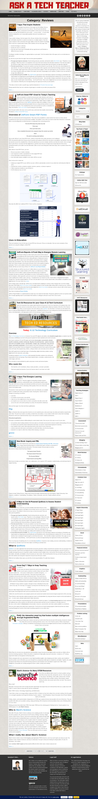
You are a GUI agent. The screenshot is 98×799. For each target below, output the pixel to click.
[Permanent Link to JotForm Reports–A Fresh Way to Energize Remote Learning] (12, 254)
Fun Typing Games (79, 174)
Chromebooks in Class (80, 470)
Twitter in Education (79, 561)
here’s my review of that (25, 285)
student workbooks (23, 355)
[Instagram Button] (87, 16)
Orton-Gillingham (79, 408)
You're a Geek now (79, 564)
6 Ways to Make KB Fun (81, 578)
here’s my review (43, 287)
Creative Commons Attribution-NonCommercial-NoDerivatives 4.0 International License (38, 787)
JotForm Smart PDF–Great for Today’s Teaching (36, 95)
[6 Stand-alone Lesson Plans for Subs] (85, 134)
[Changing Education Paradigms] (85, 164)
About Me (61, 11)
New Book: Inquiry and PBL (28, 441)
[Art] (85, 157)
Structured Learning (79, 638)
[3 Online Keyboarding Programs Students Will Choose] (78, 141)
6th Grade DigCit (79, 525)
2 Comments (20, 378)
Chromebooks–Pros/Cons (81, 472)
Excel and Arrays (79, 538)
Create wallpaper (79, 571)
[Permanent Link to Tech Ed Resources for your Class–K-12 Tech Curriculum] (12, 305)
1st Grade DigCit (79, 512)
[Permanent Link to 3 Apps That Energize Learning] (12, 379)
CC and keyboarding (80, 490)
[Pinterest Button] (82, 16)
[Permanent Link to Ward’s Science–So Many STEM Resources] (12, 673)
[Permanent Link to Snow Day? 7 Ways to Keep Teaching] (12, 568)
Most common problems (81, 626)
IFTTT (12, 433)
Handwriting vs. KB (79, 588)
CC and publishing (79, 492)
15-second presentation (80, 606)
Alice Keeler (56, 61)
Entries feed (78, 648)
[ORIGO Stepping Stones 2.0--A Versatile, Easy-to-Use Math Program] (85, 141)
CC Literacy (78, 457)
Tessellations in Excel (80, 543)
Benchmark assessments (81, 426)
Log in (76, 646)
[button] (79, 307)
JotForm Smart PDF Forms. (21, 111)
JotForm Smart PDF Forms (34, 115)
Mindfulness (78, 406)
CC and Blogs (78, 487)
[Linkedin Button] (85, 16)
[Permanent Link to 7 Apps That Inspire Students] (12, 27)
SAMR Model (33, 74)
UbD (76, 416)
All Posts (74, 11)
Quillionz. (39, 540)
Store (67, 11)
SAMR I (77, 411)
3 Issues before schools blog (82, 445)
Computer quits (78, 618)
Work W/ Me (53, 11)
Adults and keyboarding (80, 581)
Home (10, 11)
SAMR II (77, 413)
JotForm (29, 102)
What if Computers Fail (80, 629)
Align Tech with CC (79, 482)
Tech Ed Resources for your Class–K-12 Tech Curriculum (39, 303)
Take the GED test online (81, 182)
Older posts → (51, 751)
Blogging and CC (79, 447)
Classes (46, 11)
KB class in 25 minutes (80, 596)
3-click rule (77, 616)
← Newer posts (28, 751)
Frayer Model (78, 400)
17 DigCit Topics (79, 510)
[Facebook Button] (80, 16)
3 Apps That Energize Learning (29, 377)
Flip (10, 409)
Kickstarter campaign (18, 623)
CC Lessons (78, 455)
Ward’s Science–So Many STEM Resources (34, 671)
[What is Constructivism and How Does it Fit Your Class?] (78, 134)
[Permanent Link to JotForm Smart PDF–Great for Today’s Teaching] (12, 97)
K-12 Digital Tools (36, 11)
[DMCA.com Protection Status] (79, 662)
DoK (76, 395)
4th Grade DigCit (79, 520)
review (27, 281)
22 (46, 751)
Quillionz (21, 546)
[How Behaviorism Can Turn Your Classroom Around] (78, 164)
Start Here (27, 11)
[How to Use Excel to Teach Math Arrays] (78, 149)
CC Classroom (78, 497)
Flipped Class (78, 398)
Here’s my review (22, 107)
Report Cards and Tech (80, 435)
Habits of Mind (78, 403)
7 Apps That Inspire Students (28, 25)
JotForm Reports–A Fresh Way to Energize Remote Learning (41, 252)
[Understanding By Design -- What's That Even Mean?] (78, 157)
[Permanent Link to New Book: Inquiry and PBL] (12, 443)
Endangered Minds (79, 462)
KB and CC (77, 594)
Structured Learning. (82, 51)
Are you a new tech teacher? (82, 550)
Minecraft (77, 623)
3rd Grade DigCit (79, 517)
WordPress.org (78, 653)
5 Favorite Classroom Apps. (46, 85)
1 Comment (19, 505)
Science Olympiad (23, 730)
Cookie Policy (17, 11)
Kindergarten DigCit (79, 528)
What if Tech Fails (79, 631)
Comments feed (79, 651)
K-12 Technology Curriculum (44, 330)
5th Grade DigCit (79, 523)
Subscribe (79, 90)
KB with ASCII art (79, 599)
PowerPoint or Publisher (80, 608)
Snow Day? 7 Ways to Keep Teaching (32, 565)
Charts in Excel (78, 535)
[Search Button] (89, 16)
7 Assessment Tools (80, 423)
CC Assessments (79, 428)
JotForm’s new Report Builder (37, 266)
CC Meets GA (78, 460)
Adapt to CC (78, 479)
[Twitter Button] (78, 16)
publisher (45, 308)
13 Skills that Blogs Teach (81, 442)
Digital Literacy (78, 393)
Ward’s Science (23, 710)
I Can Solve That (79, 621)
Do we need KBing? (79, 586)
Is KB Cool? (78, 591)
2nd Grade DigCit (79, 515)
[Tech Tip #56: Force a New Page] (85, 149)
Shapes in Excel (79, 540)
